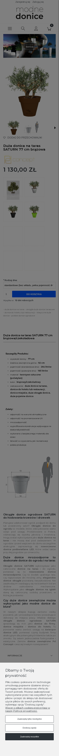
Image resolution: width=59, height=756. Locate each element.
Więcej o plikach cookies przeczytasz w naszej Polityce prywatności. (27, 709)
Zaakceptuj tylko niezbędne (29, 719)
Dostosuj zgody (29, 728)
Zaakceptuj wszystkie (29, 737)
